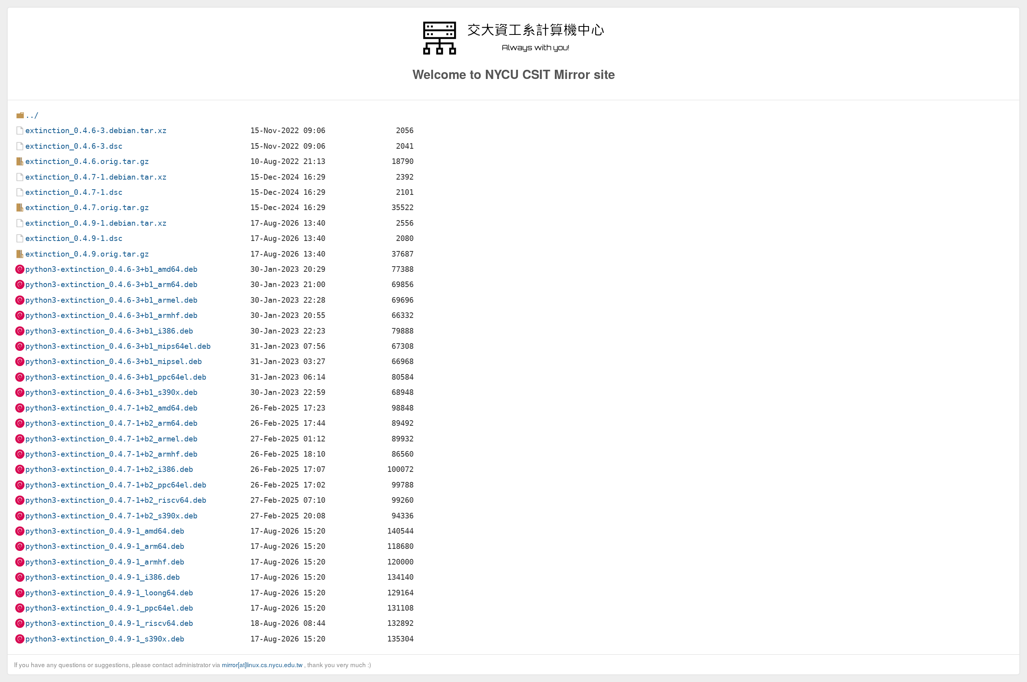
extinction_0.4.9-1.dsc (73, 238)
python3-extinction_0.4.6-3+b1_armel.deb (111, 300)
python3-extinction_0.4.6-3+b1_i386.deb (109, 331)
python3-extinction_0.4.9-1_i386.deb (102, 577)
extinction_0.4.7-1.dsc (73, 192)
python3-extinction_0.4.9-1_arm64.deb (104, 546)
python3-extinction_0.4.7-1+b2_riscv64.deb (115, 500)
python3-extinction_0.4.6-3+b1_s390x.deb (111, 392)
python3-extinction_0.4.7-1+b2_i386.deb (109, 469)
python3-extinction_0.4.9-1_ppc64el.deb (109, 608)
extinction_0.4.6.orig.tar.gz (87, 161)
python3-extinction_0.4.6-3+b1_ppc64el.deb (115, 377)
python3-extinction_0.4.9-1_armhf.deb (104, 562)
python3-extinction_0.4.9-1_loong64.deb (109, 592)
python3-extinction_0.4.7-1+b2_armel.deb (111, 438)
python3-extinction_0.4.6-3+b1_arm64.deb (111, 284)
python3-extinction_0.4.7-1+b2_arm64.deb (111, 423)
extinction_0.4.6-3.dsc (73, 146)
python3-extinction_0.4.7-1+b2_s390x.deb (111, 515)
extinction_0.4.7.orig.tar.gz (87, 207)
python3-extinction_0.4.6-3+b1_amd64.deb (111, 269)
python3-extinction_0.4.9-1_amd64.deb (104, 531)
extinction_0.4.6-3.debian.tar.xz (95, 130)
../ (32, 115)
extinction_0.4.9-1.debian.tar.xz (95, 223)
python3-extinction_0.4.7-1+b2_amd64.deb (111, 408)
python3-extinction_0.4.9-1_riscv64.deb (109, 623)
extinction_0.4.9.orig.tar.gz (87, 254)
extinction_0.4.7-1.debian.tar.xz (95, 177)
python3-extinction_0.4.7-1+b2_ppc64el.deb (115, 485)
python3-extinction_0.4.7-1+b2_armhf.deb (111, 454)
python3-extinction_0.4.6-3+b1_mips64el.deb (118, 346)
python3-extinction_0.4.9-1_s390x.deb (104, 639)
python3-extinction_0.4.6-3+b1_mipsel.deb (113, 361)
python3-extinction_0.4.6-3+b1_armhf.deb (111, 315)
